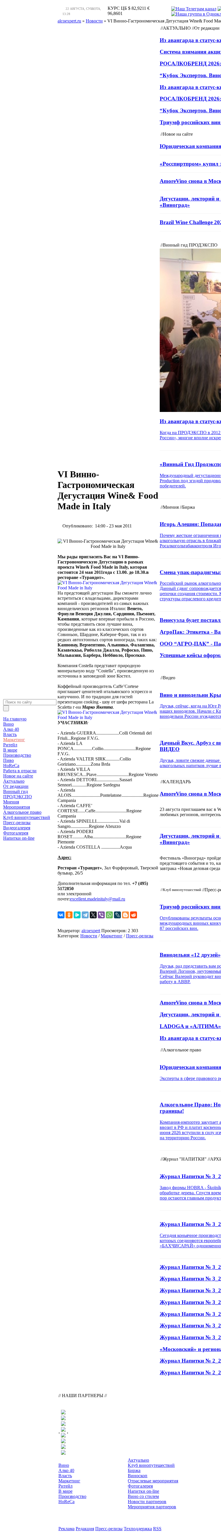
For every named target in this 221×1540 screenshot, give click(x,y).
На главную (14, 718)
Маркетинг (14, 739)
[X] (93, 914)
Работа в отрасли (20, 770)
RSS (157, 1528)
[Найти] (6, 708)
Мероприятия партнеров (152, 1506)
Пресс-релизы (17, 822)
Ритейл (10, 744)
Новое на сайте (18, 775)
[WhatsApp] (109, 914)
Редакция (85, 1528)
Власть (10, 734)
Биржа (134, 1470)
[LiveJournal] (117, 914)
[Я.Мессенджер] (77, 914)
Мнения (11, 801)
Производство (17, 755)
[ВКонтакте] (61, 914)
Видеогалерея (16, 827)
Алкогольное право (22, 812)
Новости (88, 935)
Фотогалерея (15, 832)
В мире (10, 750)
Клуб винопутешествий (26, 817)
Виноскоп (137, 1475)
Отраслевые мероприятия (153, 1480)
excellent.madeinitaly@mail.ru (97, 898)
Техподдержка (138, 1528)
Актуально (13, 781)
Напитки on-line (19, 838)
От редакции (15, 786)
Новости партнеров (147, 1501)
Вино (8, 724)
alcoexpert (90, 930)
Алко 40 (11, 729)
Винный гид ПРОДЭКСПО (17, 794)
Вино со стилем (143, 1496)
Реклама (66, 1528)
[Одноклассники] (69, 914)
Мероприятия (16, 807)
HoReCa (11, 765)
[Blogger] (125, 914)
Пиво (8, 760)
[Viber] (101, 914)
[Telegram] (85, 914)
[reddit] (133, 914)
